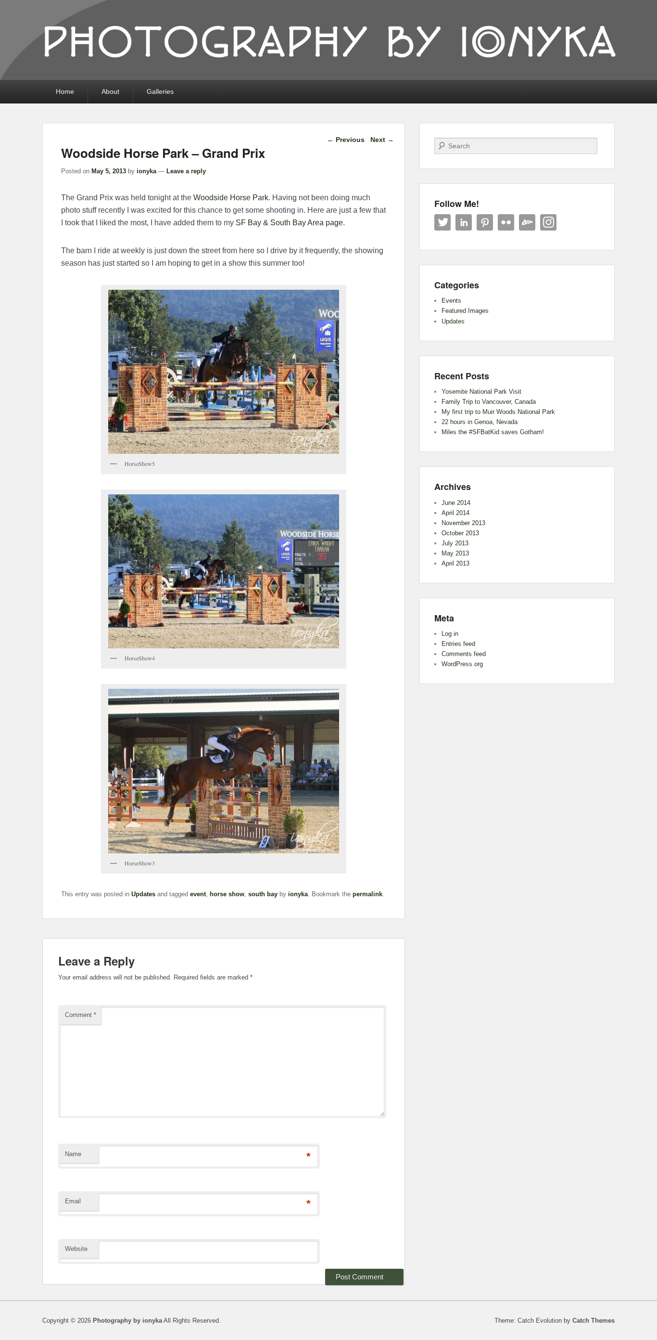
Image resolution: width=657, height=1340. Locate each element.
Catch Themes (593, 1320)
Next (382, 139)
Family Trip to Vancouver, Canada (489, 401)
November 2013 (463, 523)
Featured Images (465, 310)
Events (451, 300)
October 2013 (460, 533)
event (198, 894)
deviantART (527, 222)
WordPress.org (462, 664)
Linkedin (463, 222)
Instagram (548, 222)
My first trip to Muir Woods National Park (498, 411)
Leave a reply (186, 171)
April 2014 (455, 512)
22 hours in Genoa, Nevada (480, 421)
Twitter (442, 222)
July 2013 (455, 543)
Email (73, 1201)
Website (76, 1248)
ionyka (146, 171)
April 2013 (455, 563)
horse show (227, 894)
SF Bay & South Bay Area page (289, 223)
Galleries (160, 91)
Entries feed (458, 643)
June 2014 (456, 502)
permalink (367, 894)
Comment (80, 1014)
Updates (143, 894)
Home (65, 91)
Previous (346, 139)
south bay (263, 894)
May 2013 (455, 553)
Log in (450, 633)
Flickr (506, 222)
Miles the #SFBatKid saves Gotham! (493, 432)
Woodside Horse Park (230, 197)
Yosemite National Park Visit (481, 391)
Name (73, 1154)
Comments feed (464, 653)
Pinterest (485, 222)
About (110, 91)
